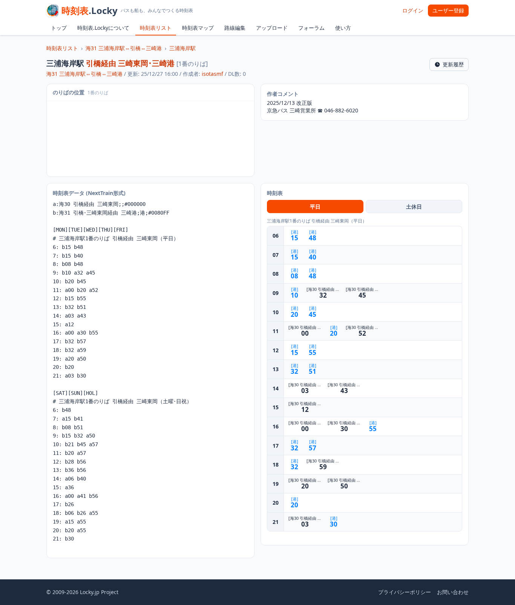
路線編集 (234, 27)
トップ (59, 27)
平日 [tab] (315, 206)
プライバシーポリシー (404, 592)
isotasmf (212, 73)
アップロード (272, 27)
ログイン (412, 10)
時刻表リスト (156, 27)
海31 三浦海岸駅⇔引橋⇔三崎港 (124, 48)
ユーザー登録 (448, 10)
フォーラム (311, 27)
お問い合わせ (453, 592)
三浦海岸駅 (182, 48)
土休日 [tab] (414, 206)
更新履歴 (453, 64)
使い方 (343, 27)
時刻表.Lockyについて (103, 27)
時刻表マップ (198, 27)
